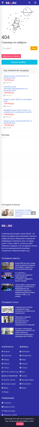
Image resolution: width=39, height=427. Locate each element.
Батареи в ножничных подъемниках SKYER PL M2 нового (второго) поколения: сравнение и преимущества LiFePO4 (25, 332)
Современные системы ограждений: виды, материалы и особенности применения (25, 310)
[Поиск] (29, 3)
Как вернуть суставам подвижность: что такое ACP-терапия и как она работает (24, 213)
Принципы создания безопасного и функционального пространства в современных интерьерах (25, 321)
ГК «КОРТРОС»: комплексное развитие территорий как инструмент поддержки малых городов (24, 277)
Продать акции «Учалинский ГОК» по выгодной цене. (18, 122)
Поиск (34, 48)
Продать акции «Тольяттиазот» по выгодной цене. (16, 77)
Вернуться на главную (11, 56)
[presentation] (5, 213)
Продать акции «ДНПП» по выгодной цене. (18, 100)
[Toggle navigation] (35, 2)
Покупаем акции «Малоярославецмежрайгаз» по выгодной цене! (16, 89)
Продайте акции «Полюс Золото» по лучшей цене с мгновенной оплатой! (18, 111)
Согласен (20, 424)
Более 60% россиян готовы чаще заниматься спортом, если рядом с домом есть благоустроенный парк (25, 266)
